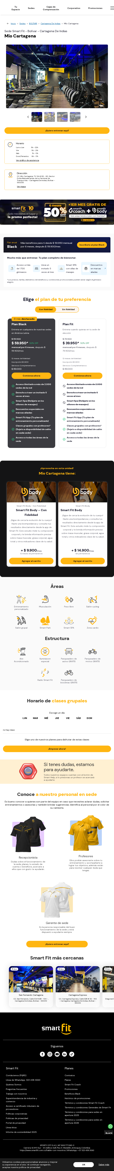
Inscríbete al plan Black (91, 244)
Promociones (95, 8)
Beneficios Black (72, 1093)
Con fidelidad (46, 309)
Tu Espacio (16, 8)
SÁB (78, 718)
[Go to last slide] (28, 117)
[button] (36, 117)
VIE (68, 718)
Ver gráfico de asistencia (27, 160)
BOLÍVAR (33, 23)
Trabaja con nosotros (16, 1093)
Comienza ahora (31, 375)
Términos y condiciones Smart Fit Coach (84, 1103)
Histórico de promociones (77, 1098)
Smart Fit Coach (73, 1084)
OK (83, 1164)
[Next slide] (86, 117)
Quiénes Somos (13, 1084)
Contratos (70, 1075)
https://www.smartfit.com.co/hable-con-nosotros (43, 1150)
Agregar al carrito (31, 561)
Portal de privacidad (16, 1123)
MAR (35, 718)
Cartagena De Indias (50, 23)
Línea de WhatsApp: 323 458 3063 (23, 1080)
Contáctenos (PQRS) (16, 1075)
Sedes (31, 8)
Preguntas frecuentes (16, 1089)
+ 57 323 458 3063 (86, 1150)
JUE (57, 718)
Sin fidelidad (68, 309)
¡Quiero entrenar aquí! (57, 130)
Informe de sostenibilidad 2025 (21, 1132)
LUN (25, 718)
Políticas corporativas (16, 1113)
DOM (89, 718)
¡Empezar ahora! (57, 749)
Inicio (13, 23)
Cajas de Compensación (51, 8)
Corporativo (73, 8)
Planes (68, 1080)
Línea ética (11, 1127)
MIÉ (46, 718)
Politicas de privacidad (17, 1118)
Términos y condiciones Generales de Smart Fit (88, 1107)
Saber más (104, 1164)
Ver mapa (21, 187)
